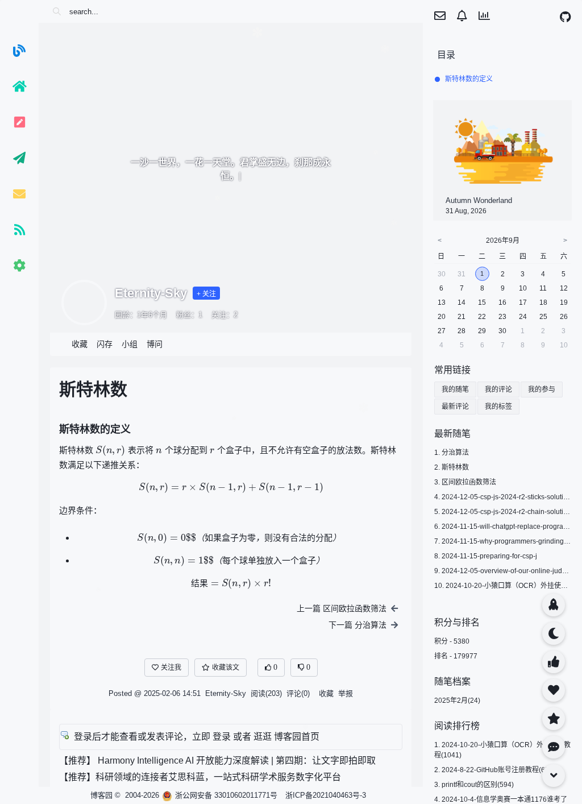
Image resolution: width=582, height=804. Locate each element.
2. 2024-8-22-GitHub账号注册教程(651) (494, 770)
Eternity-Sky (151, 293)
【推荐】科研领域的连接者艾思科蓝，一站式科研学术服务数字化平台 (200, 777)
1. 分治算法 (451, 453)
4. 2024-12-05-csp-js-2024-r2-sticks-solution (502, 497)
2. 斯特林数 (451, 467)
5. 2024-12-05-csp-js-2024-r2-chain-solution (502, 512)
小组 (130, 344)
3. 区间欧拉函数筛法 (465, 482)
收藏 (80, 344)
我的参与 (541, 389)
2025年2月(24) (457, 700)
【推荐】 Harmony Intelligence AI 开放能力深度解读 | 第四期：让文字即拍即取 (217, 760)
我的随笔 (455, 389)
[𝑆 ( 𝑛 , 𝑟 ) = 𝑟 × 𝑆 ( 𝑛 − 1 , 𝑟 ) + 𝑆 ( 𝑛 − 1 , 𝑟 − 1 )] (231, 488)
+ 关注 (206, 294)
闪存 (105, 344)
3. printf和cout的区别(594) (474, 785)
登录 (222, 736)
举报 (345, 693)
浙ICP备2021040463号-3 (325, 795)
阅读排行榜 (457, 726)
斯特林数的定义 (469, 79)
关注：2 (224, 314)
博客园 (101, 795)
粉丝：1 (189, 314)
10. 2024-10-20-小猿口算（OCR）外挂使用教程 (507, 586)
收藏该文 (225, 668)
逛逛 (262, 736)
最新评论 (455, 407)
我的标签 (498, 407)
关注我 (171, 668)
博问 (155, 344)
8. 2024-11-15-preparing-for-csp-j (485, 556)
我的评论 (498, 389)
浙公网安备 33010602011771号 (226, 795)
